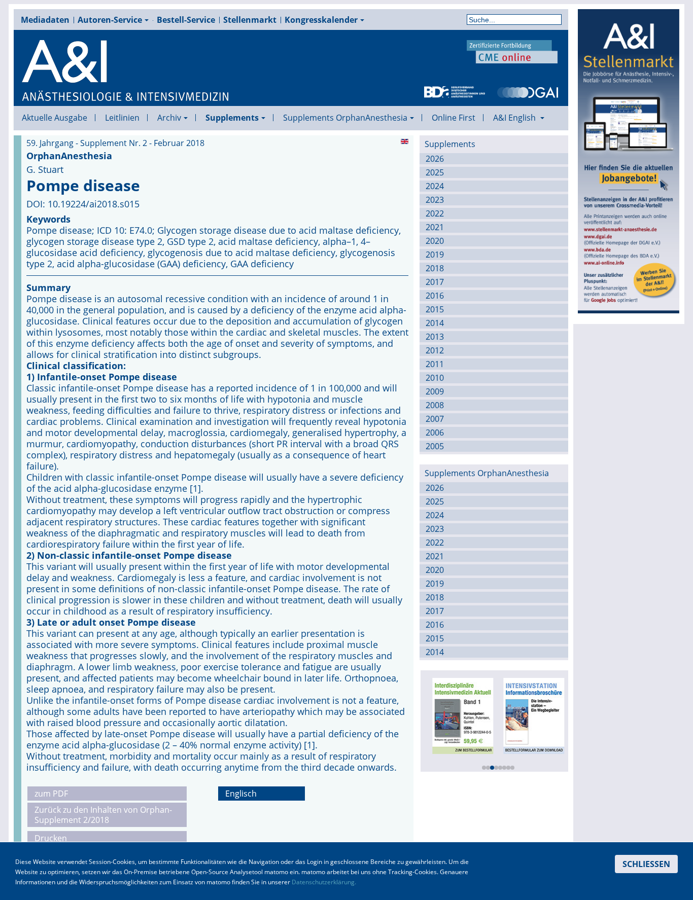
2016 (435, 295)
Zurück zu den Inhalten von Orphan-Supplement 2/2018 (103, 815)
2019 (435, 254)
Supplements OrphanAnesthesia (345, 117)
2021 (435, 227)
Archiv (169, 117)
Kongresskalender (321, 19)
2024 (435, 186)
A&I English (515, 117)
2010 (435, 377)
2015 (435, 309)
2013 (435, 336)
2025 (435, 172)
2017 (435, 281)
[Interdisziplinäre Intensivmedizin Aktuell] (460, 715)
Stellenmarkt (249, 19)
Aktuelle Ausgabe (54, 117)
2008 (435, 405)
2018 (435, 268)
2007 (435, 418)
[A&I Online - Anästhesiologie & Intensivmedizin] (126, 71)
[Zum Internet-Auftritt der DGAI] (527, 91)
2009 (435, 391)
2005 (435, 446)
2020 (435, 240)
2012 (435, 350)
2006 (435, 432)
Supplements (232, 117)
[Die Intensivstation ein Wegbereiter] (531, 715)
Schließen (646, 864)
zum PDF (51, 793)
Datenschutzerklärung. (324, 882)
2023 (435, 199)
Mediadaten (45, 19)
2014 (435, 323)
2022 (435, 213)
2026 (435, 158)
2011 (435, 364)
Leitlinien (122, 117)
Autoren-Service (110, 19)
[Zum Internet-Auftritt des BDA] (454, 91)
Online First (453, 117)
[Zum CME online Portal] (512, 50)
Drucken (50, 838)
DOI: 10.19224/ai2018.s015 (83, 203)
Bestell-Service (186, 19)
